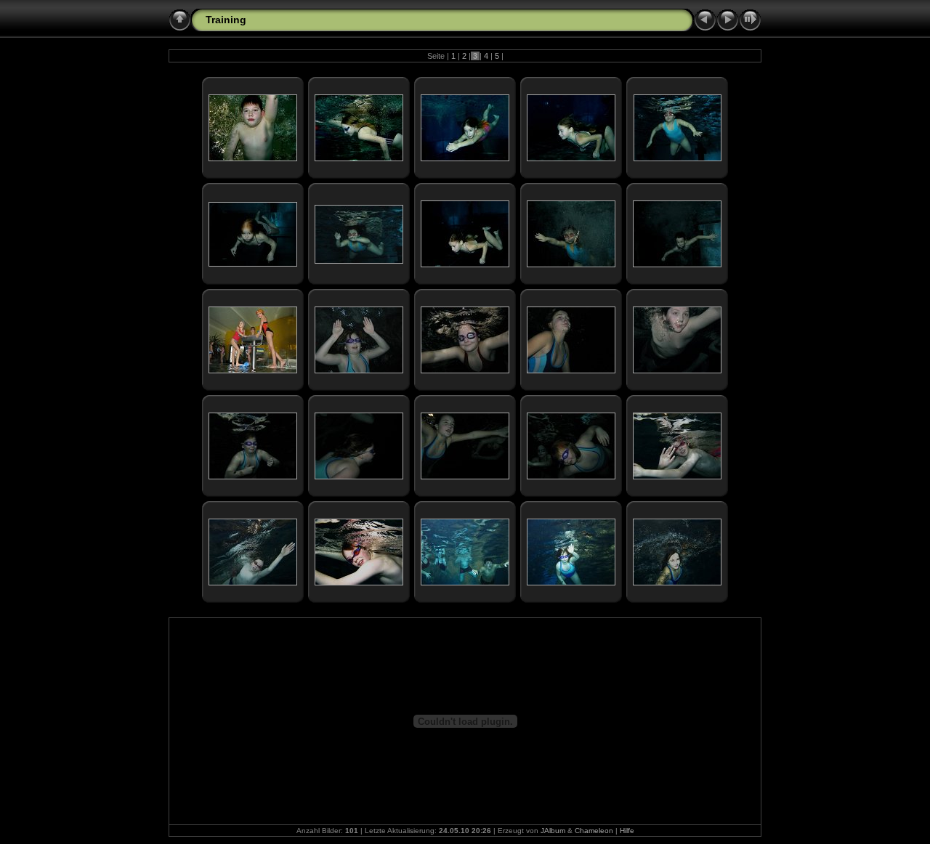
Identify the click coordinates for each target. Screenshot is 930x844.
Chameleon (594, 831)
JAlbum (553, 831)
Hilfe (627, 831)
